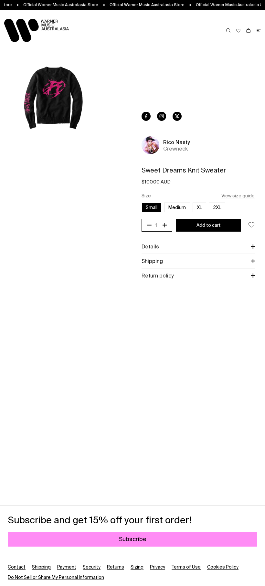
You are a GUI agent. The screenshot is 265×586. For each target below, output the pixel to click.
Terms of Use (186, 567)
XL (199, 207)
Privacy (157, 567)
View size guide (238, 195)
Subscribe (132, 539)
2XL (217, 207)
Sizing (137, 567)
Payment (66, 567)
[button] (198, 246)
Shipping (41, 567)
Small (151, 207)
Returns (115, 567)
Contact (17, 567)
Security (92, 567)
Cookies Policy (222, 567)
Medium (177, 207)
